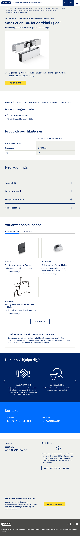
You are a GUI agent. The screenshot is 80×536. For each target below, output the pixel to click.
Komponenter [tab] (12, 231)
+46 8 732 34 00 (16, 450)
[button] (3, 381)
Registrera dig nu (55, 504)
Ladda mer (40, 322)
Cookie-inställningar (65, 529)
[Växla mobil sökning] (65, 3)
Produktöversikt (13, 102)
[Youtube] (77, 524)
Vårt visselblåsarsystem (23, 529)
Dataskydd (54, 529)
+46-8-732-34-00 (18, 421)
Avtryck (3, 532)
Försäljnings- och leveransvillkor (40, 529)
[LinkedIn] (73, 524)
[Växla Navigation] (77, 3)
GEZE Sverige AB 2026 (7, 529)
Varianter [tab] (26, 231)
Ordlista (74, 529)
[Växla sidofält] (71, 3)
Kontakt (8, 443)
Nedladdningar (49, 102)
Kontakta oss (15, 83)
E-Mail (46, 342)
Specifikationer (31, 102)
